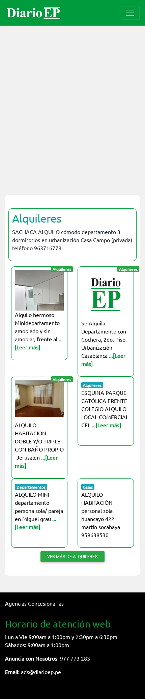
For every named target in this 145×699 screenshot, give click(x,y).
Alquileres (36, 218)
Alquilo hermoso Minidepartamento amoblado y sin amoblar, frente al (39, 330)
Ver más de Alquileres (72, 556)
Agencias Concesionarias (34, 603)
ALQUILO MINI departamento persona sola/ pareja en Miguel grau (39, 510)
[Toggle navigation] (130, 13)
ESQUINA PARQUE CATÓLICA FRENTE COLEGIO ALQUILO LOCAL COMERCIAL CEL (104, 408)
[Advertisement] (72, 106)
